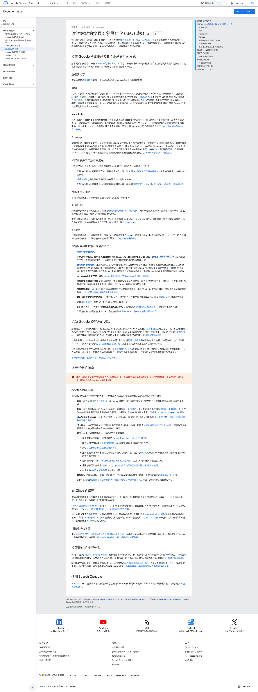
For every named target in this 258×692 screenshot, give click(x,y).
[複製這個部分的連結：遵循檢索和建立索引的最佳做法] (111, 246)
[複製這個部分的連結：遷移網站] (82, 230)
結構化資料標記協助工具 (108, 343)
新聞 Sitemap (108, 443)
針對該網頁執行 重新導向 (122, 210)
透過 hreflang (83, 179)
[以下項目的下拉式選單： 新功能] (90, 3)
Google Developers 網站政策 (168, 599)
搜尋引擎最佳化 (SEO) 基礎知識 (135, 40)
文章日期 (179, 557)
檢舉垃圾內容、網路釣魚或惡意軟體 (54, 656)
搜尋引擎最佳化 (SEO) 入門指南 (125, 652)
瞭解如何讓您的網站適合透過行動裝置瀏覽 (117, 537)
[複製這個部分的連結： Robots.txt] (87, 114)
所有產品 (135, 675)
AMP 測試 (189, 660)
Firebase (97, 675)
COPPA (162, 417)
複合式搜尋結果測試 (193, 652)
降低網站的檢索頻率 (146, 306)
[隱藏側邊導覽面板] (32, 687)
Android (73, 675)
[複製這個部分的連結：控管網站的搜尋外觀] (103, 548)
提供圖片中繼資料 (168, 409)
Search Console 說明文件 (122, 660)
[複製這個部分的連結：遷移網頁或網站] (93, 192)
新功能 (84, 3)
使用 (164, 256)
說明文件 (51, 3)
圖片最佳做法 (129, 409)
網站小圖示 (167, 557)
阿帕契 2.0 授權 (139, 599)
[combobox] (213, 3)
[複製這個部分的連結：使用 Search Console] (104, 577)
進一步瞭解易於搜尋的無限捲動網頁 (101, 292)
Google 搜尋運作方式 (106, 63)
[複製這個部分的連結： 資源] (80, 88)
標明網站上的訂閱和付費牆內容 (116, 460)
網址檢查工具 (80, 100)
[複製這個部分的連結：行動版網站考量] (93, 528)
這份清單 (87, 302)
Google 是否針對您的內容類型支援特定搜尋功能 (113, 480)
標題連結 (128, 563)
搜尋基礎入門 (102, 377)
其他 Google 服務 (168, 475)
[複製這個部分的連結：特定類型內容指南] (95, 390)
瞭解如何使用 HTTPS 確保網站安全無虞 (110, 509)
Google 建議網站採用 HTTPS (85, 505)
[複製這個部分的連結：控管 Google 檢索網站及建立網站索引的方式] (138, 56)
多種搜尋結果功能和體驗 (95, 554)
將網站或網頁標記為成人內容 (157, 425)
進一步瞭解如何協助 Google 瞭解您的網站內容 (93, 357)
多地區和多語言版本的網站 (146, 171)
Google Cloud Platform (116, 675)
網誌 (74, 3)
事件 (98, 3)
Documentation (13, 11)
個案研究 (108, 3)
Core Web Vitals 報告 (155, 514)
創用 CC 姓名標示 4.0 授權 (109, 599)
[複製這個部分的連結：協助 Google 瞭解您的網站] (112, 322)
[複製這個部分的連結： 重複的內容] (88, 74)
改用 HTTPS (125, 311)
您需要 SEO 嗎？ (119, 647)
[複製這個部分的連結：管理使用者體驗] (96, 490)
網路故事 (103, 470)
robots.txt (165, 297)
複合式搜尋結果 (154, 335)
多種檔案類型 (150, 328)
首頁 (73, 27)
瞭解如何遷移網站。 (129, 238)
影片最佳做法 (100, 401)
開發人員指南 (134, 340)
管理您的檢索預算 (85, 264)
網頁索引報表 (146, 97)
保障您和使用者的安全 (148, 311)
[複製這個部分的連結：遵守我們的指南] (96, 368)
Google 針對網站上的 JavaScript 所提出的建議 (126, 276)
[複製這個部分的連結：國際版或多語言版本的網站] (106, 160)
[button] (17, 24)
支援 (66, 3)
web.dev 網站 (152, 517)
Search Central (29, 3)
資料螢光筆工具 (124, 349)
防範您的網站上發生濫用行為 (103, 447)
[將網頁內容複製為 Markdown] (156, 34)
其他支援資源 (45, 660)
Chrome (85, 675)
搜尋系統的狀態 (118, 656)
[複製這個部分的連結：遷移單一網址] (87, 205)
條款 (41, 686)
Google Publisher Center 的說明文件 (130, 438)
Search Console (244, 11)
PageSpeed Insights (94, 517)
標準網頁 (86, 80)
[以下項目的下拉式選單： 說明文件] (58, 3)
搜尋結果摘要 (141, 563)
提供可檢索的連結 (85, 252)
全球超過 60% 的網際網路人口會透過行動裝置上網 (100, 534)
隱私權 (48, 686)
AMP (93, 470)
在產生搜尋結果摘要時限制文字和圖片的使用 (136, 465)
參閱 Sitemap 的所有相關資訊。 (158, 152)
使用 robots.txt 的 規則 (168, 412)
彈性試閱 (144, 452)
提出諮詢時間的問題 (47, 652)
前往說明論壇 (45, 647)
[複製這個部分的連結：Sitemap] (84, 137)
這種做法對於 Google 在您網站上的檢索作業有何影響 (158, 184)
